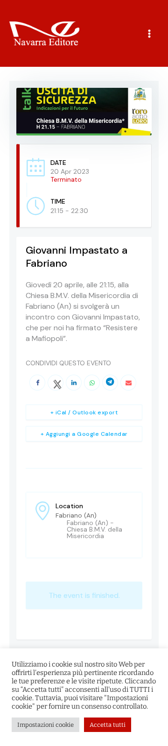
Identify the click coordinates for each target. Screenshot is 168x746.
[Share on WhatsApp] (92, 383)
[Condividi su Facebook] (37, 383)
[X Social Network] (55, 383)
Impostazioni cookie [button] (45, 724)
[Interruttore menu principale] (149, 33)
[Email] (128, 383)
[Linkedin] (74, 383)
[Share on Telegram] (110, 383)
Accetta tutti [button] (108, 724)
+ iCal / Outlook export (84, 412)
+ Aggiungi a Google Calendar (84, 434)
